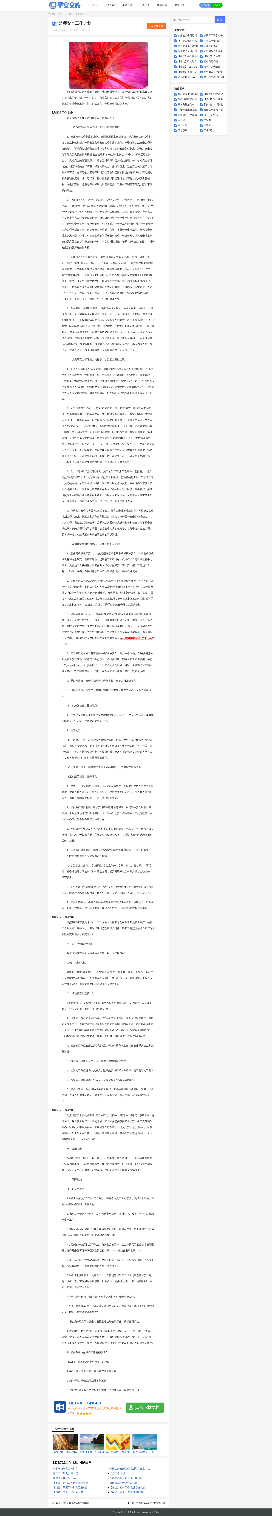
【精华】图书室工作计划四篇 (74, 1503)
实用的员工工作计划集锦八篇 (150, 1503)
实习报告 (180, 5)
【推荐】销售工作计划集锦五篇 (70, 1482)
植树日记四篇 (211, 61)
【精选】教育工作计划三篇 (68, 1492)
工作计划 (79, 14)
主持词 (207, 120)
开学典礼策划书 (186, 104)
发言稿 (181, 120)
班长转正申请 (211, 115)
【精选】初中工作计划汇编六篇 (127, 1487)
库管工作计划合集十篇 (65, 1473)
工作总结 (110, 5)
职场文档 (68, 14)
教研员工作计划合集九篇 (123, 1482)
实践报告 (162, 5)
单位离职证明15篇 (187, 115)
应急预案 (182, 130)
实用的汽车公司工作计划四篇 (126, 1478)
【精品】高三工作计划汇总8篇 (70, 1487)
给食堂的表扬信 (212, 66)
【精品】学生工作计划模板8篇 (127, 1492)
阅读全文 (86, 30)
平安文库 (131, 1512)
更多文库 (182, 125)
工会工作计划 (117, 1473)
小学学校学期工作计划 (65, 1468)
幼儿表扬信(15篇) (187, 77)
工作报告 (145, 5)
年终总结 (127, 5)
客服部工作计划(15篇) (65, 1478)
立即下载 (158, 26)
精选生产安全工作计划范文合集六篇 (130, 1468)
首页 (94, 5)
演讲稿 (207, 125)
